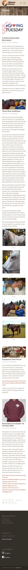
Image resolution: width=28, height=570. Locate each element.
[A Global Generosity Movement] (14, 27)
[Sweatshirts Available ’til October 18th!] (14, 410)
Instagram (7, 553)
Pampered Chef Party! (11, 359)
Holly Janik (15, 42)
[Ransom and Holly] (14, 104)
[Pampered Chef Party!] (14, 352)
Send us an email (7, 539)
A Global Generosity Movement (11, 39)
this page (14, 219)
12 (6, 502)
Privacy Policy (18, 567)
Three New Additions (11, 111)
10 (12, 500)
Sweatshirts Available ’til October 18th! (13, 425)
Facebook (7, 557)
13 (9, 502)
